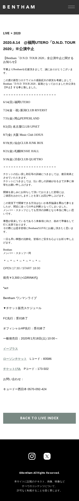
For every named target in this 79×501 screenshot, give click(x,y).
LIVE (6, 33)
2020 (17, 33)
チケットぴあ (12, 368)
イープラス (10, 348)
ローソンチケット (15, 358)
